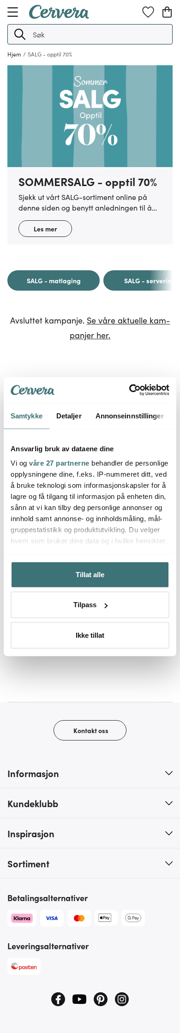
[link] (53, 280)
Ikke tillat (90, 635)
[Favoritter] (148, 12)
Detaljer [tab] (69, 415)
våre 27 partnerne (59, 463)
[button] (20, 34)
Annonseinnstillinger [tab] (130, 415)
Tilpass (84, 605)
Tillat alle (90, 574)
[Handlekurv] (167, 12)
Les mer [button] (45, 228)
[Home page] (59, 16)
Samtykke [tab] (26, 415)
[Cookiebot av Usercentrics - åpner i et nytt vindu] (129, 390)
